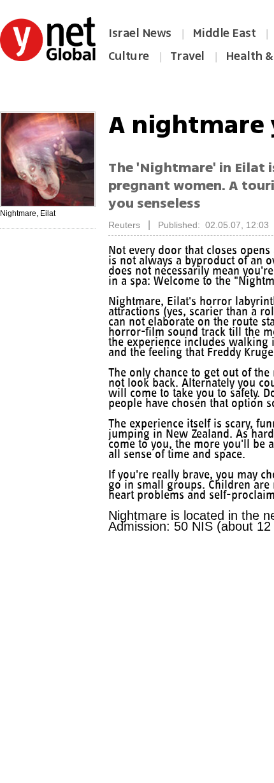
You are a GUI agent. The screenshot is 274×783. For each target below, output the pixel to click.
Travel (187, 56)
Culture (128, 56)
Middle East (224, 33)
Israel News (139, 33)
